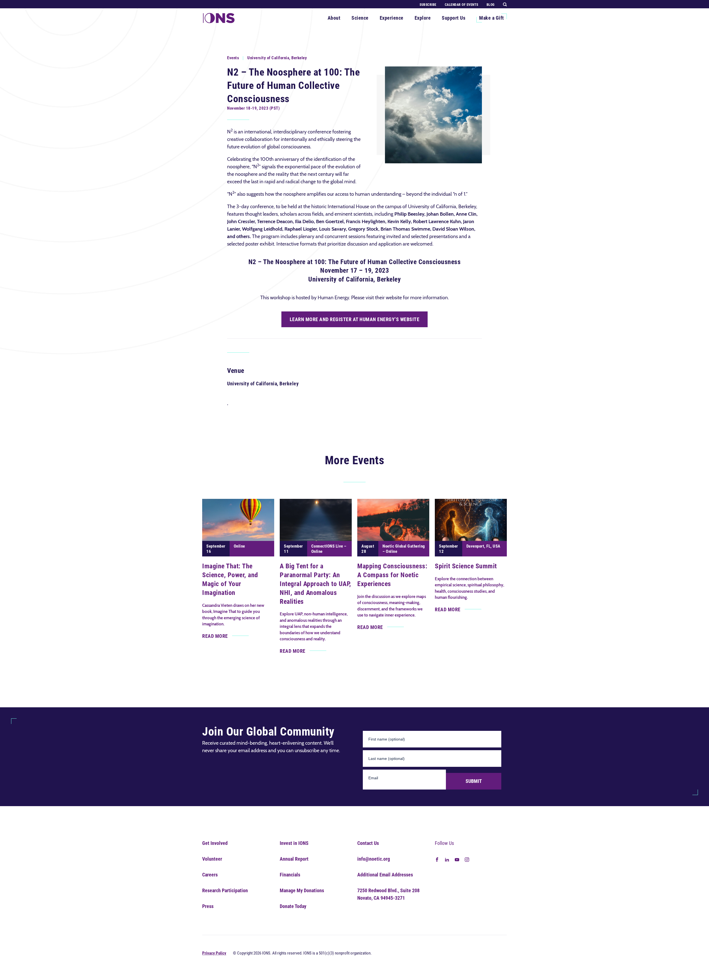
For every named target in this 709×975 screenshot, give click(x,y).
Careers (210, 875)
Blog (491, 5)
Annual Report (294, 859)
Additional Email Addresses (385, 875)
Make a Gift (491, 18)
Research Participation (225, 890)
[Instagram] (467, 859)
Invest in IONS (294, 843)
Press (208, 906)
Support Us (453, 18)
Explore (423, 18)
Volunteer (212, 859)
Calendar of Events (461, 5)
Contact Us (368, 843)
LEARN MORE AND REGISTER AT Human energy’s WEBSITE (355, 319)
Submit (474, 781)
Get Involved (215, 843)
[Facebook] (437, 859)
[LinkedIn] (447, 859)
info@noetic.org (373, 859)
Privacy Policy (214, 953)
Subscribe (428, 5)
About (334, 18)
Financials (290, 875)
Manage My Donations (302, 890)
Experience (392, 18)
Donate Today (293, 906)
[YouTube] (457, 859)
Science (360, 18)
